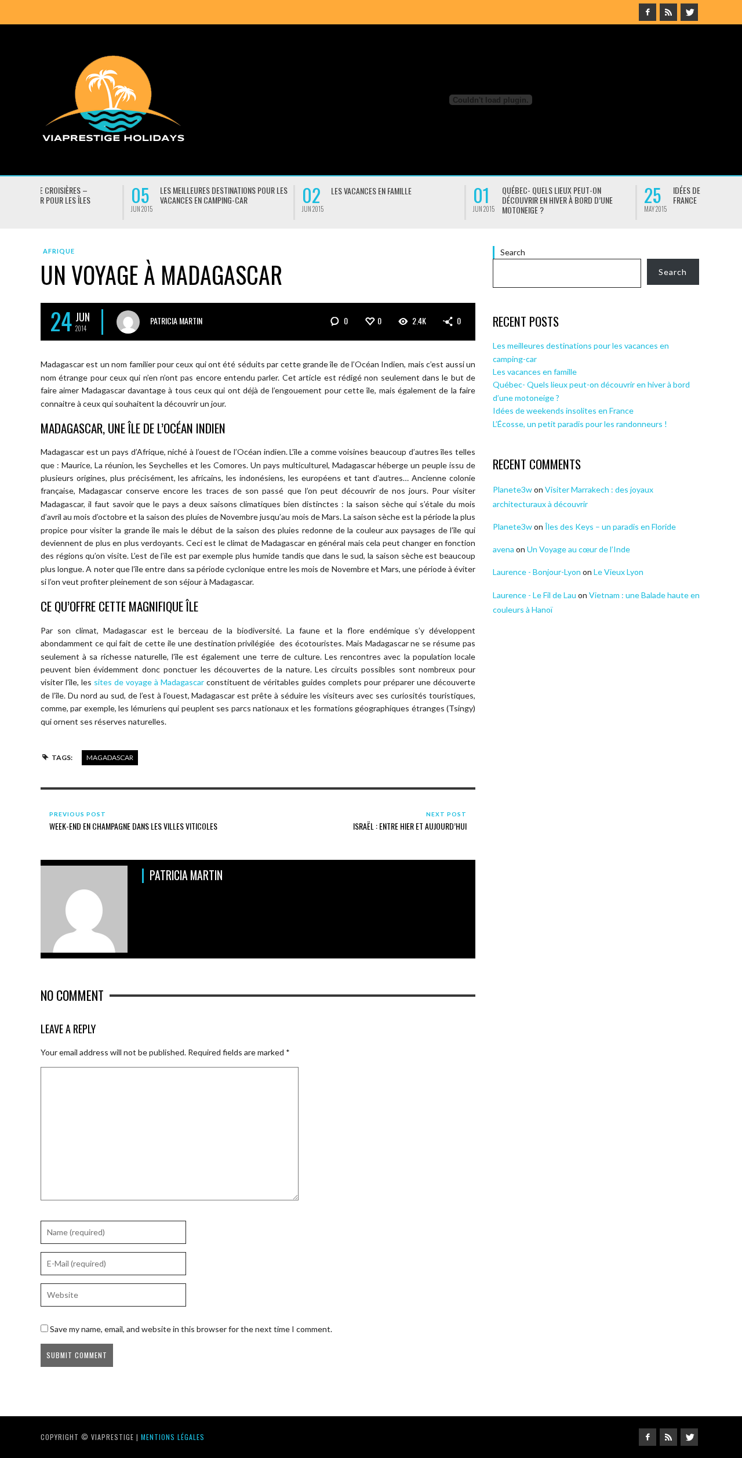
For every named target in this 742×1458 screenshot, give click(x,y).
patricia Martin (176, 320)
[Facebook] (647, 12)
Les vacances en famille (281, 191)
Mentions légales (173, 1437)
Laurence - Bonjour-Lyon (537, 572)
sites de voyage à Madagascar (149, 682)
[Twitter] (689, 12)
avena (503, 549)
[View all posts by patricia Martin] (128, 322)
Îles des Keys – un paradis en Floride (610, 526)
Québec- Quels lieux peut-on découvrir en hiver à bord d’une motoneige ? (467, 200)
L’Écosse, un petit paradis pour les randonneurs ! (580, 424)
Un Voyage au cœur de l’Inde (578, 549)
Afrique (59, 251)
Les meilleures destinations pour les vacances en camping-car (133, 195)
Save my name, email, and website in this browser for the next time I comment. (191, 1329)
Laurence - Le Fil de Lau (534, 595)
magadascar (109, 757)
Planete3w (512, 489)
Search (512, 252)
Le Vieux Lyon (618, 572)
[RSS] (668, 12)
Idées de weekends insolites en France (635, 195)
